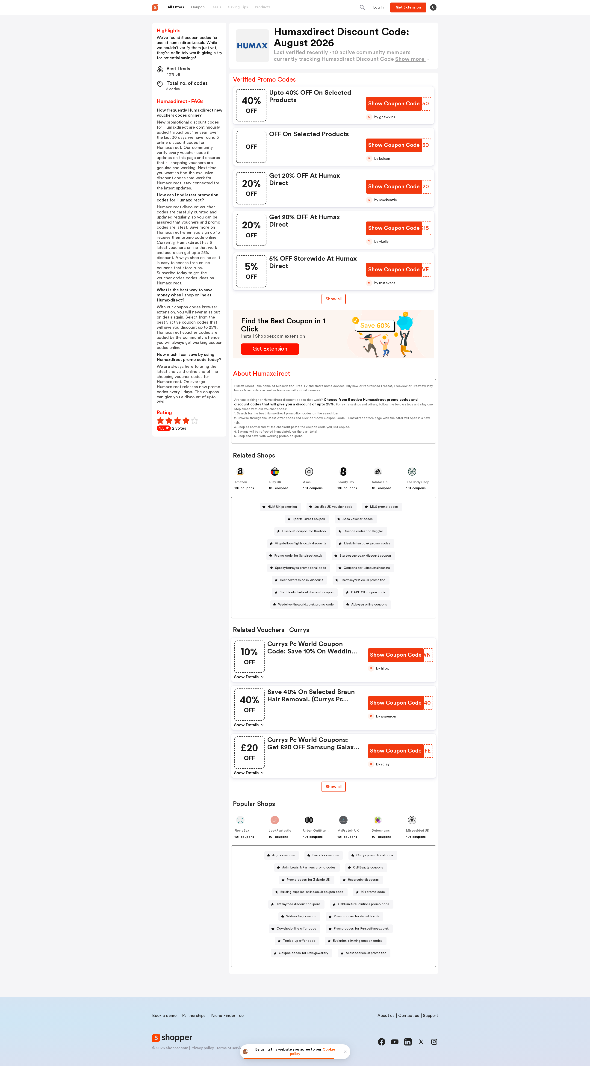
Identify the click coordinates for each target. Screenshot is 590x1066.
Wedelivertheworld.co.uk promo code (306, 604)
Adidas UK (380, 482)
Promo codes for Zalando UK (308, 879)
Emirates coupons (325, 855)
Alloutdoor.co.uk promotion (366, 953)
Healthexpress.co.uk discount (301, 580)
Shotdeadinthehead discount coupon (306, 592)
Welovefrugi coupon (301, 916)
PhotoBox (241, 830)
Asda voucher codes (357, 519)
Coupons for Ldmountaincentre (367, 568)
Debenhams (381, 830)
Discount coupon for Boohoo (304, 531)
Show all (334, 299)
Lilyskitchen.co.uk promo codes (367, 543)
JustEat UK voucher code (333, 506)
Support (430, 1015)
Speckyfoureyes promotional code (300, 568)
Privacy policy (202, 1048)
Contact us (408, 1015)
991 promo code (373, 892)
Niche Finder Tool (228, 1015)
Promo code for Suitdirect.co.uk (298, 555)
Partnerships (194, 1015)
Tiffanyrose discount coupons (298, 904)
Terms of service (230, 1048)
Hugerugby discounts (363, 879)
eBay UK (275, 482)
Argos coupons (283, 855)
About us (386, 1015)
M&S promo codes (384, 506)
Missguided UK (417, 830)
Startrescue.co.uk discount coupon (365, 555)
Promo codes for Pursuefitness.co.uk (361, 928)
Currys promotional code (374, 855)
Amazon (240, 482)
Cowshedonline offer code (296, 928)
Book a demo (164, 1015)
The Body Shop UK (420, 482)
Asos (307, 482)
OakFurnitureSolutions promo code (363, 904)
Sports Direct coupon (309, 519)
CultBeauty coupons (368, 867)
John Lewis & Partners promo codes (309, 867)
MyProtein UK (348, 830)
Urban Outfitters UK (318, 830)
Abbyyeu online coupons (369, 604)
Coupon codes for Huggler (363, 531)
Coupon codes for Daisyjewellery (303, 953)
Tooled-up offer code (299, 940)
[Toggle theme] (433, 7)
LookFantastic (280, 830)
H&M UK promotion (282, 506)
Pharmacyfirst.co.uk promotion (362, 580)
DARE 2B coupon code (368, 592)
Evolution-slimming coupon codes (357, 940)
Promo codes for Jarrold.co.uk (356, 916)
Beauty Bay (345, 482)
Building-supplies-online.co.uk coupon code (311, 892)
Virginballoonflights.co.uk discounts (300, 543)
